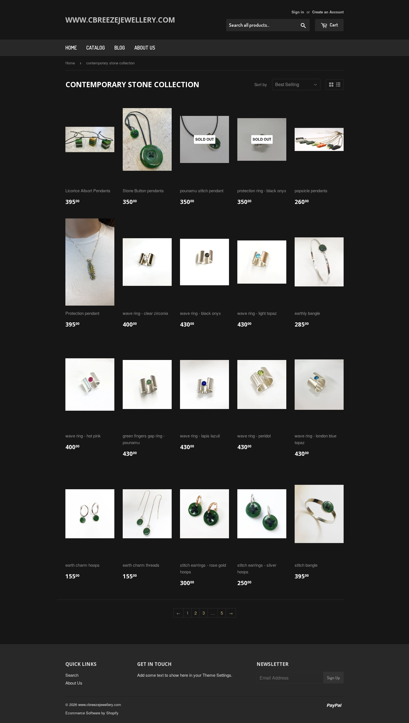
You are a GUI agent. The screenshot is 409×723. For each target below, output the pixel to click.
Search (71, 675)
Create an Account (328, 11)
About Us (144, 48)
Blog (119, 48)
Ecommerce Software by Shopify (92, 712)
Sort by (260, 84)
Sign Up (333, 677)
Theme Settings (217, 675)
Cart (333, 25)
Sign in (298, 11)
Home (71, 48)
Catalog (95, 48)
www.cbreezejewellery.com (107, 20)
